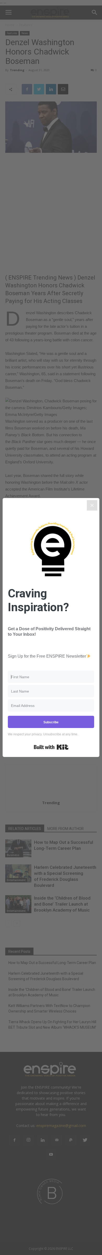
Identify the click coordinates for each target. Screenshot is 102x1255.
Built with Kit (51, 747)
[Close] (92, 505)
